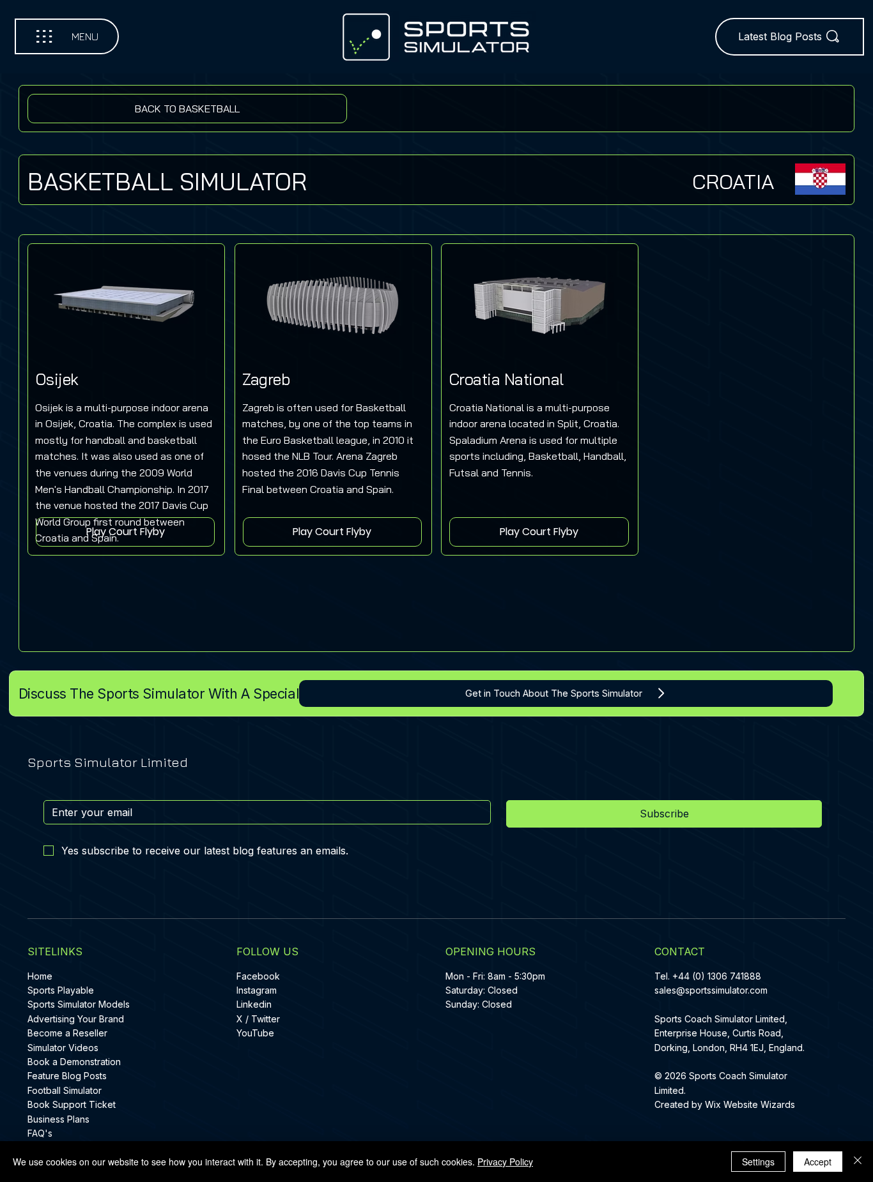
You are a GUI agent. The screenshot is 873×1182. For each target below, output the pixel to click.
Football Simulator (64, 1090)
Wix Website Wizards (750, 1104)
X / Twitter (258, 1018)
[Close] (857, 1161)
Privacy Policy (505, 1161)
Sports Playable (60, 990)
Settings (758, 1161)
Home (39, 976)
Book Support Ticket (71, 1104)
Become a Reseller (67, 1032)
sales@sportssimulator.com (711, 990)
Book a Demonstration (74, 1061)
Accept (817, 1161)
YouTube (255, 1032)
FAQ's (39, 1133)
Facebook (258, 976)
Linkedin (254, 1004)
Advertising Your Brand (75, 1018)
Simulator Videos (62, 1047)
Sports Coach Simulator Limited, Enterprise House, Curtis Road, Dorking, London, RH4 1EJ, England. (730, 1033)
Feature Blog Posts (67, 1075)
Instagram (256, 990)
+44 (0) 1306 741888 (716, 976)
